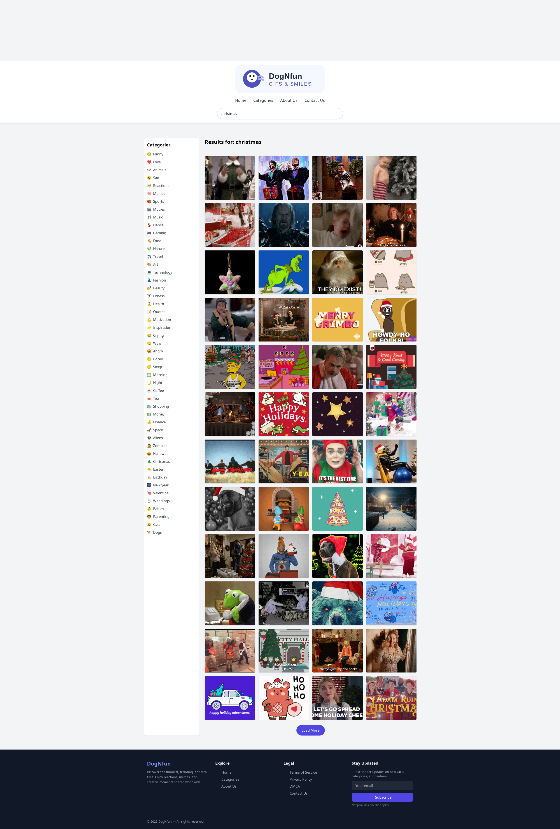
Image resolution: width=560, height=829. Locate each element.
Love (154, 162)
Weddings (158, 500)
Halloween (159, 453)
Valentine (158, 493)
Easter (155, 469)
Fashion (156, 280)
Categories (263, 100)
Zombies (157, 445)
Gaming (156, 233)
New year (158, 485)
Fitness (156, 296)
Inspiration (159, 327)
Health (155, 303)
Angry (155, 351)
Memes (156, 193)
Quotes (156, 311)
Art (152, 264)
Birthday (157, 477)
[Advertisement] (131, 30)
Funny (155, 154)
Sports (155, 201)
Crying (155, 335)
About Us (289, 100)
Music (155, 217)
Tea (153, 398)
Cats (153, 524)
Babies (155, 508)
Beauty (155, 288)
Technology (159, 272)
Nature (156, 248)
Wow (154, 343)
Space (155, 430)
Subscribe (383, 797)
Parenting (158, 516)
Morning (157, 374)
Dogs (154, 532)
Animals (156, 169)
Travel (155, 256)
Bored (155, 359)
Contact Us (314, 100)
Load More (311, 730)
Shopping (158, 406)
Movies (156, 209)
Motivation (159, 319)
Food (154, 240)
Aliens (155, 437)
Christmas (158, 461)
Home (240, 100)
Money (155, 414)
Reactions (158, 185)
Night (154, 382)
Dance (155, 225)
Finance (156, 422)
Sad (153, 177)
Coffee (155, 390)
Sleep (154, 366)
